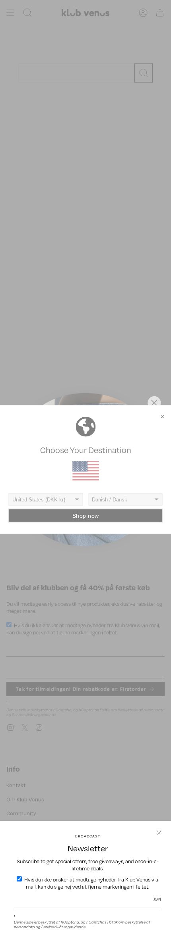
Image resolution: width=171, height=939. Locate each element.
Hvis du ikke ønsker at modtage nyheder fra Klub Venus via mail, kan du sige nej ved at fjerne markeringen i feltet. (90, 883)
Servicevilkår (52, 926)
